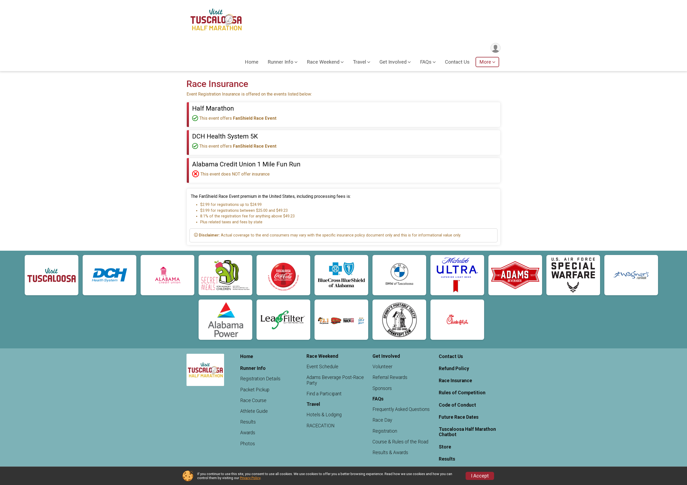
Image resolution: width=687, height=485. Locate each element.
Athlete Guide (254, 411)
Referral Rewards (389, 377)
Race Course (253, 400)
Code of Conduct (457, 405)
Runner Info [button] (280, 62)
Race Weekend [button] (323, 62)
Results (248, 422)
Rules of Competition (462, 392)
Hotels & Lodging (324, 414)
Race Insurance (455, 380)
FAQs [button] (426, 62)
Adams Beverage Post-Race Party (335, 380)
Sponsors (382, 388)
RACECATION (320, 425)
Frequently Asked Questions (401, 409)
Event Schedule (322, 366)
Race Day (382, 420)
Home (251, 62)
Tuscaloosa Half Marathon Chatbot (467, 431)
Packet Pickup (254, 389)
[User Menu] (495, 48)
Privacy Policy (250, 478)
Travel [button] (359, 62)
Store (445, 447)
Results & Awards (390, 452)
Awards (247, 432)
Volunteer (382, 366)
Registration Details (260, 378)
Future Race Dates (458, 417)
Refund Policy (454, 368)
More (485, 62)
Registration (384, 431)
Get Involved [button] (393, 62)
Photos (247, 443)
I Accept (480, 476)
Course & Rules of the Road (400, 441)
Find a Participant (324, 393)
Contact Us (457, 62)
